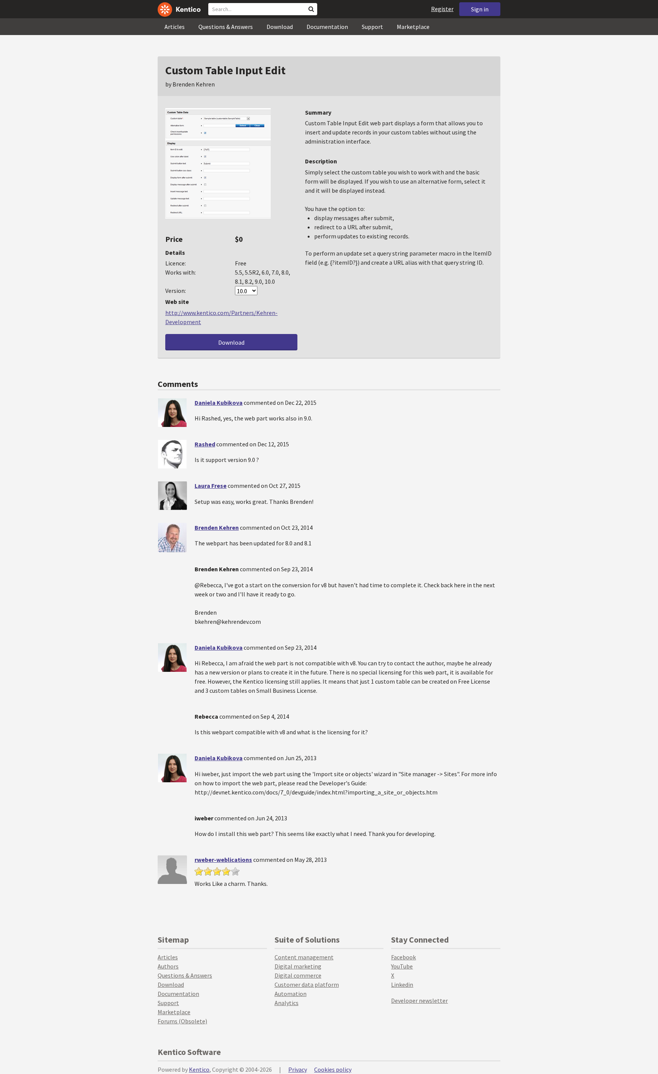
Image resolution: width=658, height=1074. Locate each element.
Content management (304, 957)
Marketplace (413, 26)
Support (372, 26)
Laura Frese (211, 485)
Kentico (199, 1069)
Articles (174, 26)
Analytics (287, 1003)
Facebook (403, 957)
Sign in (480, 9)
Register (442, 9)
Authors (168, 966)
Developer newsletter (419, 1000)
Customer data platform (307, 984)
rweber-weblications (223, 859)
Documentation (327, 26)
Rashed (205, 444)
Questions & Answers (225, 26)
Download (280, 26)
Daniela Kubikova (219, 402)
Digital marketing (298, 966)
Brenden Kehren (217, 527)
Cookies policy (332, 1069)
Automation (291, 993)
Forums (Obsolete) (182, 1021)
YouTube (402, 966)
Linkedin (402, 984)
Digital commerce (298, 975)
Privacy (297, 1069)
